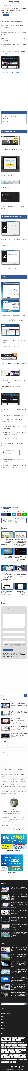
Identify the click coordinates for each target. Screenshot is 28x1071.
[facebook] (9, 829)
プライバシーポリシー (20, 1069)
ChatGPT (15, 769)
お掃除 (2, 776)
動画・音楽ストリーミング (14, 786)
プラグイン (23, 781)
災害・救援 (17, 789)
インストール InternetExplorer (12, 118)
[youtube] (17, 829)
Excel (6, 772)
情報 (12, 789)
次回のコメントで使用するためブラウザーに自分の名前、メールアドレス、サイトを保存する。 (14, 645)
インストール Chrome (10, 116)
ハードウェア (11, 781)
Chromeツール (21, 769)
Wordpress (16, 774)
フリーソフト (6, 507)
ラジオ (7, 784)
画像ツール (23, 789)
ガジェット (3, 779)
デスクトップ (23, 779)
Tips (4, 752)
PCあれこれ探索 (14, 2)
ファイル (17, 781)
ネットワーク (4, 781)
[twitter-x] (11, 829)
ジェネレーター (15, 779)
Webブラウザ (15, 507)
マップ (2, 784)
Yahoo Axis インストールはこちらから (11, 72)
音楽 (15, 793)
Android (5, 769)
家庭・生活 (7, 789)
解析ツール (20, 791)
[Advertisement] (14, 92)
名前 (4, 629)
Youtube (22, 774)
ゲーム (9, 779)
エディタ (15, 776)
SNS (10, 772)
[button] (3, 514)
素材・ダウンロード (5, 791)
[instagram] (14, 829)
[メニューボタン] (2, 2)
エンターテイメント (22, 776)
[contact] (19, 829)
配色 (11, 793)
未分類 (4, 761)
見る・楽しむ (14, 791)
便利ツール (19, 784)
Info (3, 749)
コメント (5, 613)
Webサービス (6, 755)
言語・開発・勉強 (5, 793)
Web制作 (10, 774)
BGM (10, 769)
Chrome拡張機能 (7, 746)
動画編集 (24, 786)
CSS (2, 772)
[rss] (19, 1067)
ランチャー (12, 784)
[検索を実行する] (25, 695)
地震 (2, 789)
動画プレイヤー (4, 786)
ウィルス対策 (8, 776)
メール (5, 634)
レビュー (7, 121)
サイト (4, 639)
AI (1, 769)
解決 (26, 791)
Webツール (18, 772)
